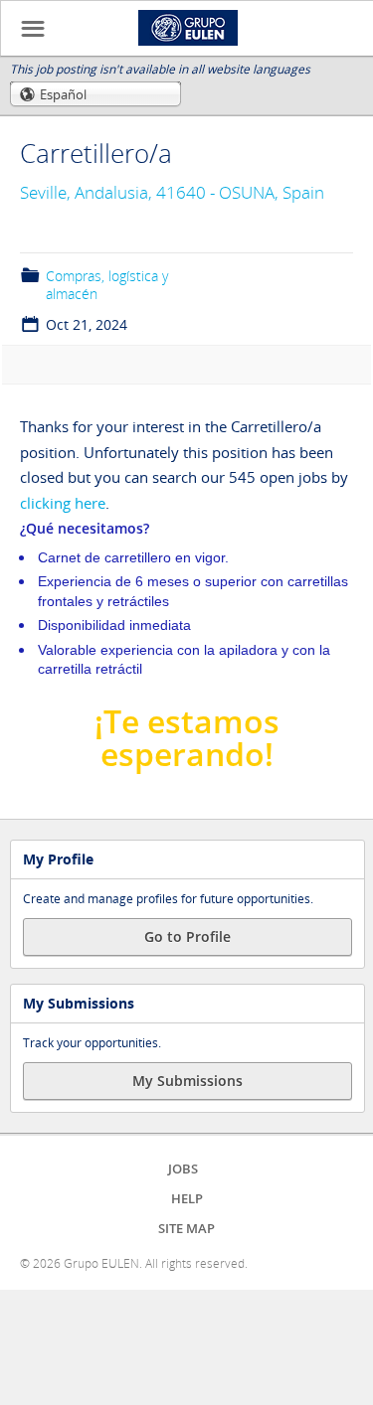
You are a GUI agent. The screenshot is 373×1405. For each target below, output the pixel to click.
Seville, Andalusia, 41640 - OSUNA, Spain (172, 192)
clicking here (62, 503)
